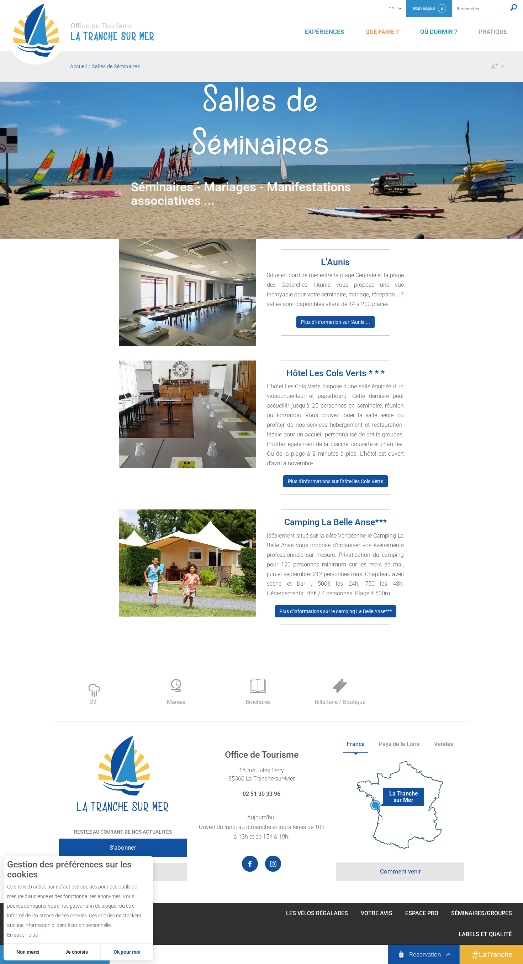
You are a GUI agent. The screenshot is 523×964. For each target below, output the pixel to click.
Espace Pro (421, 913)
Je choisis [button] (76, 952)
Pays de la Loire (399, 744)
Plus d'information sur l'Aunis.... (335, 322)
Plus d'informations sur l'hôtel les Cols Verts (335, 481)
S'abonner (123, 847)
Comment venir (400, 871)
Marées (176, 702)
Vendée (444, 744)
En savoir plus (22, 935)
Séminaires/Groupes (481, 913)
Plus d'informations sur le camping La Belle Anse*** (335, 611)
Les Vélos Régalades (317, 913)
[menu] (324, 32)
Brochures (258, 702)
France (356, 744)
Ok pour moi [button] (127, 952)
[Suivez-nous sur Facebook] (250, 864)
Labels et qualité (485, 934)
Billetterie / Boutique (340, 702)
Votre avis (376, 913)
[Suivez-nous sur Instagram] (273, 864)
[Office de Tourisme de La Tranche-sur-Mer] (87, 34)
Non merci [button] (27, 952)
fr (392, 7)
